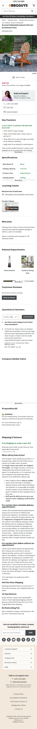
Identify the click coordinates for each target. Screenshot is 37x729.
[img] (18, 53)
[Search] (32, 11)
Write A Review (9, 297)
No (20, 347)
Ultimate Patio (7, 31)
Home (4, 20)
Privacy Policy (18, 694)
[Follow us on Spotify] (33, 640)
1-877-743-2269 (18, 1)
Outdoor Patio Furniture (26, 20)
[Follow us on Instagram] (18, 640)
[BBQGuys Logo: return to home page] (18, 5)
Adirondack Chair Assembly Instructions (19, 194)
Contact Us (18, 709)
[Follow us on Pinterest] (23, 640)
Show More (18, 152)
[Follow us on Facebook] (4, 640)
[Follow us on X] (9, 640)
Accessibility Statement (18, 698)
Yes (17, 347)
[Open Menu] (3, 5)
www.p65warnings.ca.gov (11, 425)
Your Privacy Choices (17, 702)
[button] (18, 649)
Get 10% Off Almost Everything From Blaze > (18, 16)
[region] (18, 55)
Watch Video (20, 77)
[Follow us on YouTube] (13, 640)
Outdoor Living (12, 20)
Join (30, 633)
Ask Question (28, 317)
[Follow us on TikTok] (28, 640)
